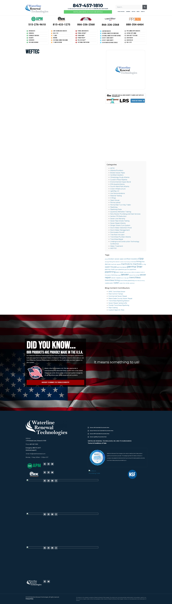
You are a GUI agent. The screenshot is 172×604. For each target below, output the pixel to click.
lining (138, 261)
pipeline (121, 269)
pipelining (110, 272)
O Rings (113, 198)
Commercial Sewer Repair (117, 296)
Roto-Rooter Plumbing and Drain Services (125, 214)
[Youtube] (52, 464)
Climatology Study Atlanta (119, 177)
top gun (126, 277)
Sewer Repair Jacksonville (117, 303)
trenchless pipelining (127, 280)
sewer (125, 274)
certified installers (131, 259)
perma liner (134, 266)
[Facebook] (44, 464)
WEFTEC (113, 248)
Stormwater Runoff (117, 232)
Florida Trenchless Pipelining (118, 305)
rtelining (114, 275)
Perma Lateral (115, 202)
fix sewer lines (123, 261)
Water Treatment (116, 246)
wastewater (109, 283)
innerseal (133, 261)
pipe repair (120, 272)
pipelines (133, 269)
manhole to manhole (131, 264)
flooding (128, 261)
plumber (129, 272)
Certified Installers (116, 175)
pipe (116, 269)
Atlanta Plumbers (116, 170)
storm (122, 277)
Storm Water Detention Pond (121, 228)
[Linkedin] (48, 464)
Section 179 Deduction (118, 216)
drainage (107, 261)
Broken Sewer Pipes (117, 173)
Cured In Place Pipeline (118, 180)
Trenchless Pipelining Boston (118, 301)
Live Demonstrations (117, 193)
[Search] (144, 7)
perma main (110, 269)
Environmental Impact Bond (120, 182)
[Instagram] (56, 480)
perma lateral (122, 267)
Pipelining (113, 207)
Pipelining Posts (116, 209)
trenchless (135, 277)
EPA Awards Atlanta (117, 184)
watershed (132, 283)
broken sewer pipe (115, 259)
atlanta (106, 259)
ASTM (112, 168)
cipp (141, 258)
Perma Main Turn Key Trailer (120, 205)
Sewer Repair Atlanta (118, 223)
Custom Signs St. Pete (116, 310)
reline (133, 272)
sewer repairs (116, 278)
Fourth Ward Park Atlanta (119, 186)
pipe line (126, 269)
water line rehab (124, 283)
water (116, 283)
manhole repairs (116, 264)
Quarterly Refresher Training (120, 212)
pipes (125, 272)
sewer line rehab (134, 275)
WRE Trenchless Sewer (116, 291)
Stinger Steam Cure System (120, 225)
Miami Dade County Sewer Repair (120, 298)
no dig (144, 264)
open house (111, 267)
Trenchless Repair (116, 239)
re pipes (137, 272)
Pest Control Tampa (115, 294)
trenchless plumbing (140, 280)
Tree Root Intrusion (117, 235)
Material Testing (116, 196)
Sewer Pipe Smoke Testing (119, 221)
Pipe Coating (113, 307)
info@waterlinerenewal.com (37, 453)
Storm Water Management (120, 230)
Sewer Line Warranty (117, 218)
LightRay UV (114, 191)
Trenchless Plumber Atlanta (120, 237)
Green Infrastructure (118, 189)
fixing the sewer (114, 261)
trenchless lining (112, 280)
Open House (114, 200)
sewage (119, 275)
